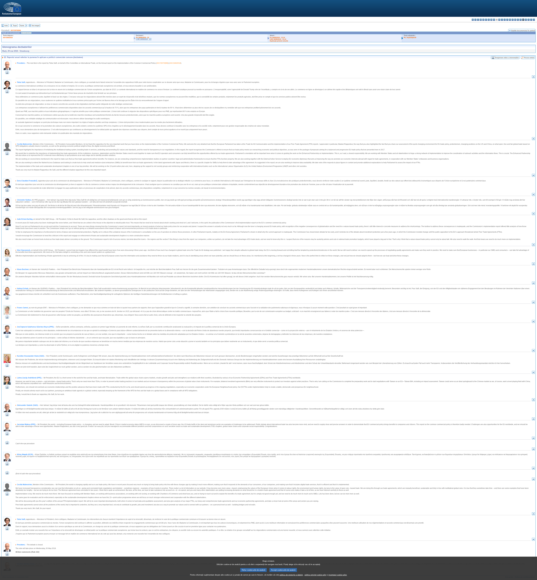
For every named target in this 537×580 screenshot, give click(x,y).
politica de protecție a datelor (291, 575)
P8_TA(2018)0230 (410, 37)
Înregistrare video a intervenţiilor (507, 57)
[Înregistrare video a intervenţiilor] (7, 73)
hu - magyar (510, 20)
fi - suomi (531, 20)
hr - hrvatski (499, 20)
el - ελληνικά (489, 20)
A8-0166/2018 (8, 37)
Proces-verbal (529, 57)
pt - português (521, 20)
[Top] (533, 77)
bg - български (473, 20)
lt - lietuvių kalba (507, 20)
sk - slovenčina (526, 20)
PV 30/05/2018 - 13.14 (277, 37)
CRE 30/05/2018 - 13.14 (278, 39)
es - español (475, 20)
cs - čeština (478, 20)
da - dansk (481, 20)
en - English (491, 20)
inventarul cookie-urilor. (337, 575)
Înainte (22, 25)
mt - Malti (513, 20)
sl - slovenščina (528, 20)
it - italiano (502, 20)
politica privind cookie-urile (315, 575)
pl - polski (518, 20)
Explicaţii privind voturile (279, 41)
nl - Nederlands (515, 20)
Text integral (35, 25)
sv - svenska (534, 20)
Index (6, 25)
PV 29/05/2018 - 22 (142, 37)
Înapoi (15, 25)
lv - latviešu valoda (505, 20)
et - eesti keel (486, 20)
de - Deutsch (483, 20)
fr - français (494, 20)
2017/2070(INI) (16, 30)
